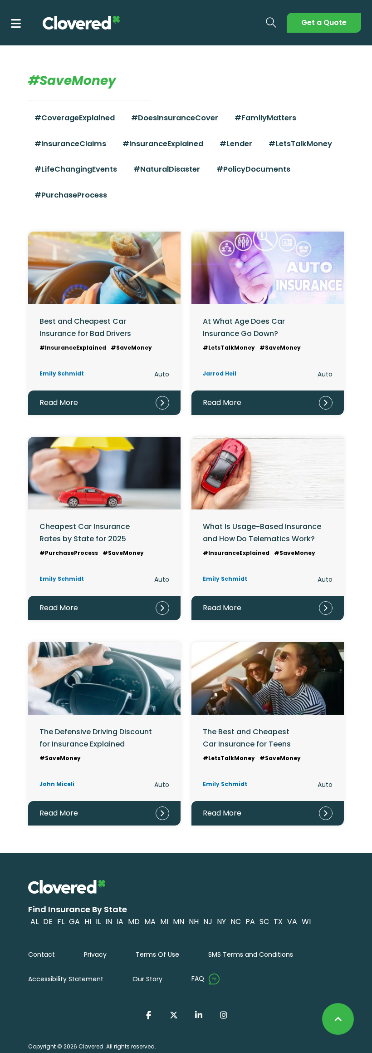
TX (278, 921)
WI (306, 921)
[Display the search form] (271, 23)
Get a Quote (324, 22)
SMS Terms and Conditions (250, 954)
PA (250, 921)
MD (134, 921)
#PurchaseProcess (70, 195)
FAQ (197, 978)
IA (120, 921)
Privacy (95, 954)
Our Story (147, 979)
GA (74, 921)
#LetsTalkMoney (300, 143)
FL (60, 921)
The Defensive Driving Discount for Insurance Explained (95, 738)
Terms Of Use (157, 954)
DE (48, 921)
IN (108, 921)
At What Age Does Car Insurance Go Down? (244, 327)
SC (264, 921)
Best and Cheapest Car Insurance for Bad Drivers (85, 327)
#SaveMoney (131, 347)
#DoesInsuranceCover (174, 118)
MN (178, 921)
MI (164, 921)
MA (150, 921)
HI (87, 921)
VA (292, 921)
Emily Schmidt (61, 373)
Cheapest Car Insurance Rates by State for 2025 (84, 532)
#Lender (236, 143)
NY (221, 921)
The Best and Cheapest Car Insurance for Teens (247, 738)
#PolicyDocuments (253, 169)
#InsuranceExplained (162, 143)
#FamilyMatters (265, 118)
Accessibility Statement (65, 979)
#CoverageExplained (74, 118)
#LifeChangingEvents (75, 169)
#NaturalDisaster (166, 169)
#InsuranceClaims (70, 143)
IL (98, 921)
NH (194, 921)
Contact (41, 954)
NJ (207, 921)
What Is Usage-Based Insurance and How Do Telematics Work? (262, 532)
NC (235, 921)
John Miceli (56, 784)
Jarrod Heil (219, 373)
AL (34, 921)
